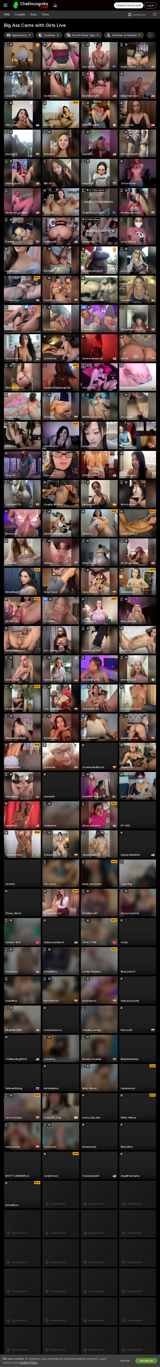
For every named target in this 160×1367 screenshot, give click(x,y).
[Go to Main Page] (30, 5)
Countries (49, 35)
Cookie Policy (28, 1362)
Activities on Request (124, 35)
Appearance (19, 35)
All (151, 35)
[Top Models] (55, 5)
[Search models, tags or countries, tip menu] (154, 15)
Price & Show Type (83, 35)
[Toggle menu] (5, 5)
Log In (150, 5)
